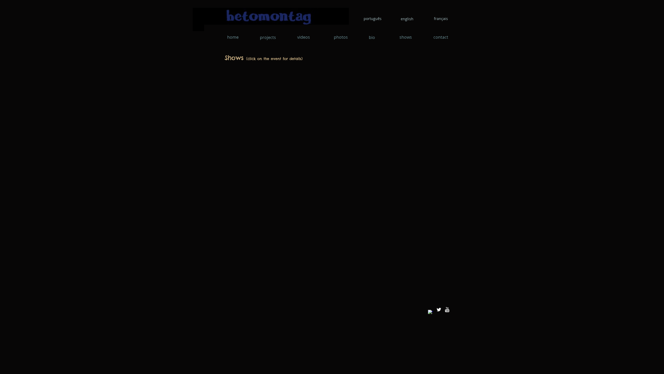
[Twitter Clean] (438, 309)
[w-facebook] (430, 312)
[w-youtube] (447, 309)
